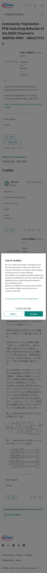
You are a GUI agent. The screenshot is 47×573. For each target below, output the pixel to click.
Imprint (35, 298)
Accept (33, 313)
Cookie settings (23, 308)
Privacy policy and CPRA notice (17, 298)
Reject (13, 313)
